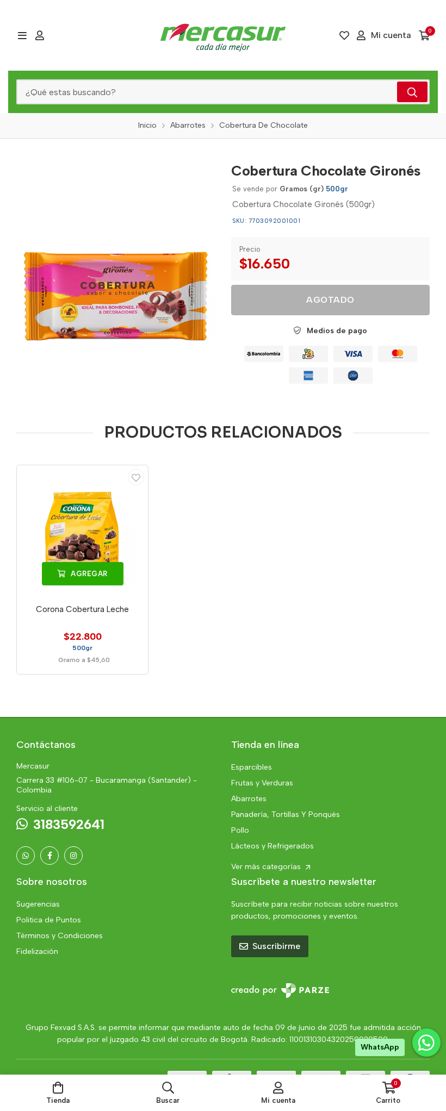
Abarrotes (249, 798)
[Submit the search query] (412, 92)
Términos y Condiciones (59, 935)
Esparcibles (251, 767)
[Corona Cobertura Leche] (82, 530)
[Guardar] (136, 477)
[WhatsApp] (25, 855)
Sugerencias (38, 904)
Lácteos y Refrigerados (272, 846)
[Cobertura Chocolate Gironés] (115, 254)
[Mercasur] (223, 35)
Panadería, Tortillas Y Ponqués (285, 814)
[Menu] (22, 35)
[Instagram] (73, 855)
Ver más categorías (267, 866)
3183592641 (68, 824)
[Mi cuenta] (39, 35)
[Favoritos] (344, 35)
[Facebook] (49, 855)
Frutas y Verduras (262, 783)
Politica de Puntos (48, 920)
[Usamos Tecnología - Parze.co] (280, 990)
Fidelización (37, 951)
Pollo (240, 830)
